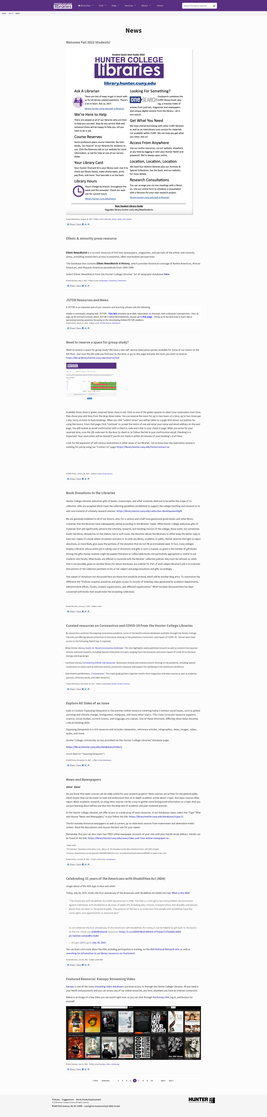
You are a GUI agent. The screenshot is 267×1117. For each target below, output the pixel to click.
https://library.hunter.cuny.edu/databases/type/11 (156, 816)
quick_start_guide (125, 219)
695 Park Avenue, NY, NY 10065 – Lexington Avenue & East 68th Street (86, 1106)
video (108, 1064)
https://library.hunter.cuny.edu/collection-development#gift (149, 511)
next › (163, 1080)
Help (114, 5)
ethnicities (122, 281)
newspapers (103, 281)
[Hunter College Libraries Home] (63, 5)
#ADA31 (149, 931)
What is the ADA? (181, 892)
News (18, 13)
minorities (113, 281)
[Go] (214, 6)
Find (101, 5)
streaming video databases (109, 986)
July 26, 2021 (99, 942)
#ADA (178, 931)
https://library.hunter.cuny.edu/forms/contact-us (143, 446)
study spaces (107, 474)
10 (152, 1080)
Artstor (108, 323)
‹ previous (105, 1080)
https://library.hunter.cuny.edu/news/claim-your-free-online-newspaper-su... (129, 838)
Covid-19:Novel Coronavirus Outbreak (104, 648)
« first (95, 1080)
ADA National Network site (164, 949)
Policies (56, 1099)
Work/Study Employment (88, 1099)
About (144, 5)
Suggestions (68, 1099)
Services (129, 5)
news (103, 859)
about (114, 219)
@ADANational (99, 931)
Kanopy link (163, 997)
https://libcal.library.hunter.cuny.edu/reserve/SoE (92, 357)
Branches (85, 5)
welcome (107, 219)
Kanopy (70, 986)
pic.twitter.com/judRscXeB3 (84, 935)
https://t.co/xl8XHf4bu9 (132, 931)
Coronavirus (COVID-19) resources (98, 662)
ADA (101, 960)
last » (171, 1080)
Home (4, 13)
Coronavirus (98, 673)
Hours (160, 5)
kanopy (102, 1064)
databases (116, 323)
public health (112, 684)
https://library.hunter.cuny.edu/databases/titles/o (94, 747)
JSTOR (102, 323)
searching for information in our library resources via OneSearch (100, 953)
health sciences (124, 684)
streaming (115, 1064)
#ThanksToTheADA (164, 931)
